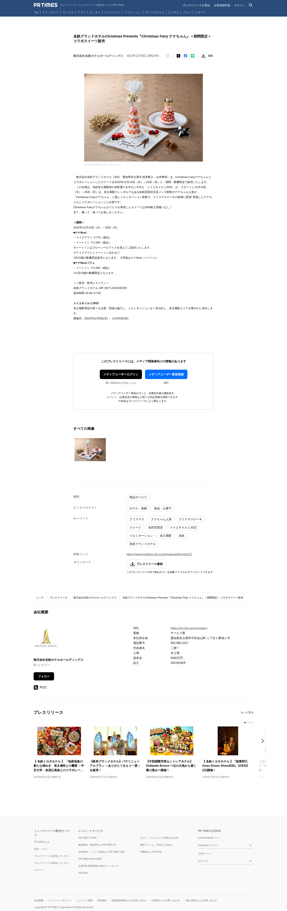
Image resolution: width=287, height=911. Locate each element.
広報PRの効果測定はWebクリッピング (98, 865)
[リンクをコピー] (210, 56)
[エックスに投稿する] (178, 56)
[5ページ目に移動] (252, 722)
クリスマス (136, 519)
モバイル (68, 12)
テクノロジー (50, 12)
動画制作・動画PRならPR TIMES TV (97, 844)
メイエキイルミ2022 (183, 527)
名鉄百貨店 (155, 527)
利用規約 (102, 900)
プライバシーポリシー (60, 900)
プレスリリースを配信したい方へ (51, 863)
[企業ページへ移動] (46, 639)
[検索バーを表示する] (250, 5)
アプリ (82, 12)
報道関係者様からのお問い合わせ (129, 900)
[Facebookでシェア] (185, 56)
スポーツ (200, 12)
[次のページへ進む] (263, 741)
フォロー (44, 676)
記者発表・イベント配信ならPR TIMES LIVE (101, 851)
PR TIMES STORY (87, 837)
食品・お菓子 (163, 508)
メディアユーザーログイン (120, 374)
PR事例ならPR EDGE (151, 851)
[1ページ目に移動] (245, 722)
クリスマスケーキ (190, 519)
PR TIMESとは (41, 842)
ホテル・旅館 (138, 508)
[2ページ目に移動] (247, 722)
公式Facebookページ (209, 837)
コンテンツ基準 (84, 900)
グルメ (187, 12)
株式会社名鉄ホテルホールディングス (95, 597)
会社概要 (39, 900)
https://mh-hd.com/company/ (189, 628)
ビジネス (173, 12)
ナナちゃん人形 (161, 519)
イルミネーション (141, 535)
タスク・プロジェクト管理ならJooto (159, 837)
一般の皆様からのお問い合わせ (200, 900)
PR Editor (83, 873)
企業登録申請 (222, 5)
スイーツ (135, 527)
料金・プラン (41, 849)
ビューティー (112, 12)
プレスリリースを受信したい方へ (51, 856)
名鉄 (181, 535)
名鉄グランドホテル (142, 543)
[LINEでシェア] (192, 56)
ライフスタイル (154, 12)
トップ (40, 597)
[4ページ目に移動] (250, 722)
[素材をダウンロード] (203, 56)
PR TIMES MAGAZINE (90, 858)
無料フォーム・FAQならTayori (156, 844)
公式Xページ (204, 853)
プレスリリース (58, 597)
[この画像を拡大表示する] (90, 449)
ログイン (239, 5)
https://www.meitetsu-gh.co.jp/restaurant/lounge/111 (159, 554)
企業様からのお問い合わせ (165, 900)
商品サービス (138, 497)
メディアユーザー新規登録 (166, 374)
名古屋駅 (166, 535)
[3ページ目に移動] (249, 722)
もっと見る (247, 712)
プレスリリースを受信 (196, 5)
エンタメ (95, 12)
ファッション (133, 12)
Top (36, 12)
